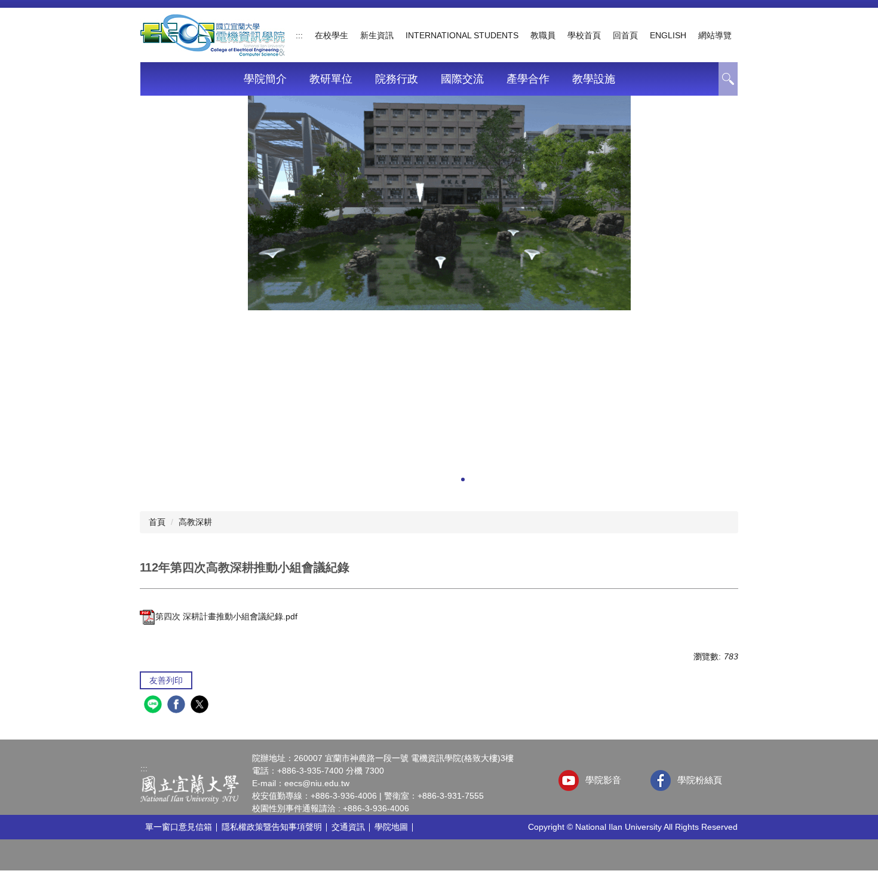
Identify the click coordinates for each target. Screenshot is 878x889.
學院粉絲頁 (699, 780)
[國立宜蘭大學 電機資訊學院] (212, 34)
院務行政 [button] (396, 79)
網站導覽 (715, 35)
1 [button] (728, 79)
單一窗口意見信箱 (178, 827)
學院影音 (603, 780)
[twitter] (201, 705)
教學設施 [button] (593, 79)
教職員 (542, 35)
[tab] (415, 480)
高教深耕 (195, 522)
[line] (154, 705)
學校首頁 (584, 35)
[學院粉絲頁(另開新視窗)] (660, 780)
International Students (462, 35)
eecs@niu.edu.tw (316, 783)
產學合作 (527, 79)
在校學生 (331, 35)
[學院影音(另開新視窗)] (568, 780)
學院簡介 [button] (265, 79)
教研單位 (330, 79)
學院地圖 (391, 827)
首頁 (157, 522)
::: (299, 35)
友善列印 (166, 680)
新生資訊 (377, 35)
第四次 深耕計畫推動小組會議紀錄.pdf (226, 616)
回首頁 (625, 35)
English (668, 35)
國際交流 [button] (462, 79)
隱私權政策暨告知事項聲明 (272, 827)
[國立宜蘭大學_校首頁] (189, 788)
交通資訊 (348, 827)
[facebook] (177, 705)
